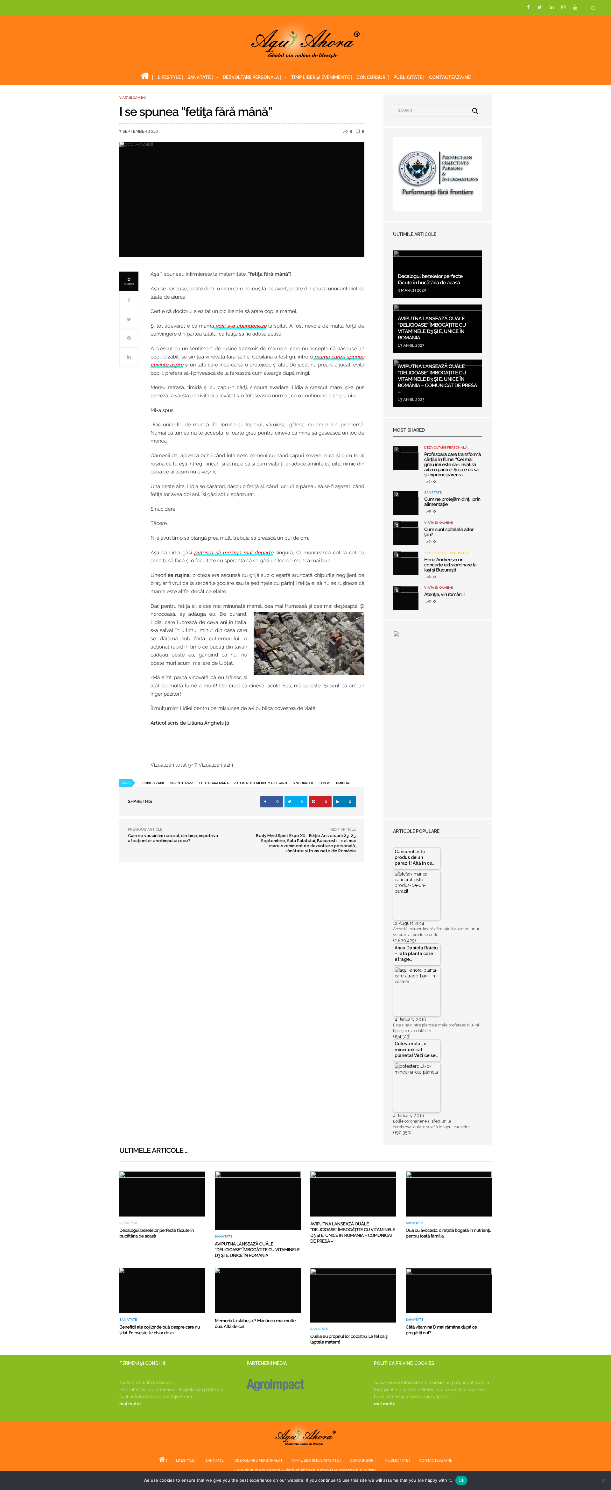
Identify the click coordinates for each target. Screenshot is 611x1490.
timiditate (344, 783)
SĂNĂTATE (433, 492)
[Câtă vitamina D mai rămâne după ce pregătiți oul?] (449, 1290)
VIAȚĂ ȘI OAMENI (132, 97)
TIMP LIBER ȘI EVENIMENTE (447, 553)
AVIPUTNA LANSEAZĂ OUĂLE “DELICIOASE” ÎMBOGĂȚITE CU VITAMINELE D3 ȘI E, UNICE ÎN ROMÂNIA (432, 328)
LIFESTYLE (128, 1222)
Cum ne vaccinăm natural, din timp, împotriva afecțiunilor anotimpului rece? (173, 838)
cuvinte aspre (182, 783)
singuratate (303, 783)
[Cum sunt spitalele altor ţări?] (405, 533)
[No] (603, 1480)
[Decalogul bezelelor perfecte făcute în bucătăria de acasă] (162, 1194)
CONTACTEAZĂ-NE (450, 77)
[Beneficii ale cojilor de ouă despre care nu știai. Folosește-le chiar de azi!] (162, 1290)
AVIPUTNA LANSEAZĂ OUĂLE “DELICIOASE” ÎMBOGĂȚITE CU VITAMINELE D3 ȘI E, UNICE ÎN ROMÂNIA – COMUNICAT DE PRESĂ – (437, 379)
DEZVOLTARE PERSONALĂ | (252, 77)
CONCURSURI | (372, 77)
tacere (325, 783)
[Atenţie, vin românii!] (405, 598)
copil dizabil (153, 783)
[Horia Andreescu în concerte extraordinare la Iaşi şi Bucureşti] (405, 563)
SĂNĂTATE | (200, 77)
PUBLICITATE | (409, 77)
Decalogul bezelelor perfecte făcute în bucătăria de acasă (430, 279)
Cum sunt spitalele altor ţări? (449, 532)
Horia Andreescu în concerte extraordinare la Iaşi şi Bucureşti (450, 565)
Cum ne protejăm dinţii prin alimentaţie (452, 501)
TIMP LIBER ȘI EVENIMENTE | (321, 77)
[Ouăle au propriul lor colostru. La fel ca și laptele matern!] (353, 1295)
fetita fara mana (214, 783)
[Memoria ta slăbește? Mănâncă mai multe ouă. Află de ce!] (258, 1290)
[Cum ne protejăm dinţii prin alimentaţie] (405, 503)
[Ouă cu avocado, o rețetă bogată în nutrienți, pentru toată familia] (449, 1194)
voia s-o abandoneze (240, 326)
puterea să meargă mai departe (233, 553)
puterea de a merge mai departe (261, 783)
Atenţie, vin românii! (444, 594)
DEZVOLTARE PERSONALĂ (445, 447)
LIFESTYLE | (170, 77)
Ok (461, 1480)
